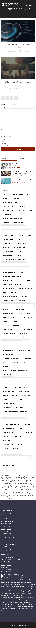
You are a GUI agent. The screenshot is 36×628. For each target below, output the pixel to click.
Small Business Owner (10, 296)
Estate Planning (24, 231)
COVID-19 (16, 198)
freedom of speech (26, 432)
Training (19, 416)
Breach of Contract (9, 329)
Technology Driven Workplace (13, 407)
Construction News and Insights (14, 259)
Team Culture (18, 399)
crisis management (9, 432)
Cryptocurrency (8, 264)
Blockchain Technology (11, 325)
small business (8, 313)
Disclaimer (4, 544)
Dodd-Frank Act (8, 342)
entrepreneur (7, 255)
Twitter (23, 420)
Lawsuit (25, 362)
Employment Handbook (10, 346)
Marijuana (6, 366)
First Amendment (8, 354)
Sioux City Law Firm (25, 288)
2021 (19, 239)
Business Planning (9, 333)
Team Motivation (8, 403)
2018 (28, 313)
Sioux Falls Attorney (10, 395)
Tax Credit (6, 399)
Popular (22, 158)
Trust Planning (8, 301)
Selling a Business (9, 288)
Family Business (8, 350)
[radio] (18, 139)
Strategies (25, 296)
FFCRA (21, 272)
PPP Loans (6, 223)
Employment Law (8, 231)
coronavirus (7, 214)
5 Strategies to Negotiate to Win (18, 82)
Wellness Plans (23, 301)
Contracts (6, 338)
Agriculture (28, 317)
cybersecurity (28, 305)
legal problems (8, 440)
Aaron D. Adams (12, 51)
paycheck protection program (13, 444)
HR (19, 280)
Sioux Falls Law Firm (9, 292)
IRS (4, 362)
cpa (20, 251)
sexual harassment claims (11, 453)
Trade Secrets (7, 416)
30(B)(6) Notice (15, 317)
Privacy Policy (12, 544)
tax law (20, 313)
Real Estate (6, 387)
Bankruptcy (17, 321)
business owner (8, 239)
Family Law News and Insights (12, 276)
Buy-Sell (19, 255)
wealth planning (8, 465)
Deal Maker (6, 268)
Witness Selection (9, 428)
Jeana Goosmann (12, 88)
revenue (15, 448)
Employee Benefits (9, 272)
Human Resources (19, 247)
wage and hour (20, 461)
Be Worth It (6, 243)
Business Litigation (25, 210)
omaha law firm (20, 309)
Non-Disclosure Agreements (12, 379)
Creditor (18, 338)
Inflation (27, 280)
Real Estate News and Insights (13, 206)
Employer (6, 247)
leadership (6, 309)
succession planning (10, 457)
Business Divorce (26, 329)
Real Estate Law (8, 235)
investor (18, 436)
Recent (4, 158)
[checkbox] (18, 142)
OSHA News (6, 383)
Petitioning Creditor (21, 383)
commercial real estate (11, 305)
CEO (4, 194)
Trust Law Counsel (9, 420)
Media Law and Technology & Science (15, 370)
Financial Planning (23, 350)
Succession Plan (26, 395)
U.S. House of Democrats (11, 424)
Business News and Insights (19, 194)
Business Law (18, 223)
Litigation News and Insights (12, 218)
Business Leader (20, 243)
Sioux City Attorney (24, 391)
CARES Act (6, 227)
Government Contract (10, 358)
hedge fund (6, 436)
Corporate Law (19, 227)
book (21, 428)
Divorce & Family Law (21, 268)
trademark (6, 461)
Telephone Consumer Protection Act (15, 411)
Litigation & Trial (8, 210)
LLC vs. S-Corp (13, 362)
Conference (23, 333)
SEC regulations (8, 391)
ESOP (19, 342)
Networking (7, 374)
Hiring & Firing (27, 358)
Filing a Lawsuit (8, 280)
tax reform (25, 457)
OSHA (27, 379)
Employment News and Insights (13, 202)
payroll (5, 448)
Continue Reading (18, 31)
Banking (5, 321)
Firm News (6, 198)
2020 (4, 317)
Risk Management (8, 251)
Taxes (29, 235)
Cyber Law (21, 264)
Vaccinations (27, 424)
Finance (20, 235)
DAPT (26, 338)
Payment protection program (13, 284)
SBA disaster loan (21, 387)
